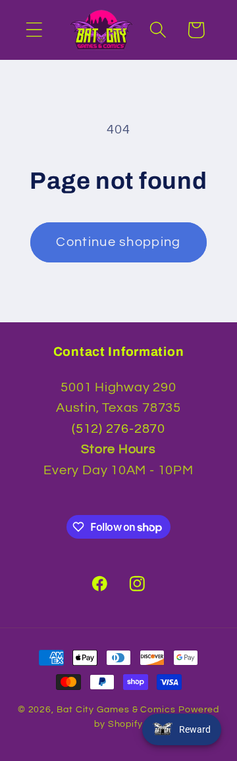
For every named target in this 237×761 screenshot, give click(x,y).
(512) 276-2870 (118, 428)
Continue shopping (118, 242)
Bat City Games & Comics (116, 709)
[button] (34, 30)
